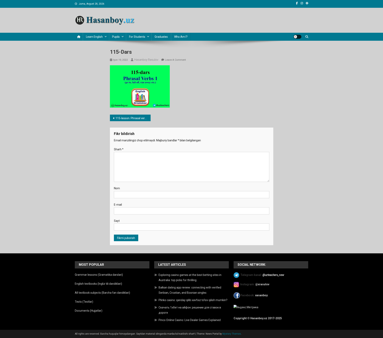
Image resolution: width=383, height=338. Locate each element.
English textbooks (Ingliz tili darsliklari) (98, 283)
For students (137, 36)
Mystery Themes (231, 333)
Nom (117, 188)
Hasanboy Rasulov (146, 59)
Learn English (94, 36)
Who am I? (181, 36)
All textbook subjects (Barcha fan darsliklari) (102, 292)
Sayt (117, 220)
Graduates (161, 36)
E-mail (118, 204)
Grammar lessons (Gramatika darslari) (99, 274)
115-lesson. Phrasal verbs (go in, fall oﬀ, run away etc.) (133, 118)
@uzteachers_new (273, 274)
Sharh (118, 149)
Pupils (116, 36)
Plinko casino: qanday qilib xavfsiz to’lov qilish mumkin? (193, 300)
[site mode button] (297, 37)
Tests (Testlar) (84, 301)
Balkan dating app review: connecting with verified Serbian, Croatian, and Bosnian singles (190, 290)
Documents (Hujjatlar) (88, 310)
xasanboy (261, 295)
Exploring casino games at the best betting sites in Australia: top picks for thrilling (190, 277)
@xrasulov (262, 284)
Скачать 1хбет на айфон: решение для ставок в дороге (190, 310)
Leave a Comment (175, 59)
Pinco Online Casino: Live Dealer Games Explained (190, 320)
